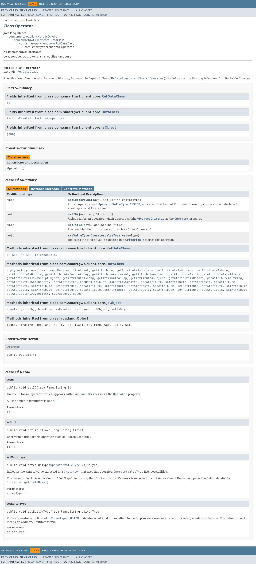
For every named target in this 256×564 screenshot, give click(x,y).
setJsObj (118, 309)
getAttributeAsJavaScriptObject (33, 278)
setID (72, 214)
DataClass (110, 112)
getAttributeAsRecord (186, 278)
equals (12, 309)
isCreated (63, 309)
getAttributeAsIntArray (221, 274)
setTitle (75, 225)
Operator (14, 168)
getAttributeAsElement (110, 274)
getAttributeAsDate (212, 270)
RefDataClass (27, 71)
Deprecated (54, 4)
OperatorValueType (105, 235)
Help (76, 4)
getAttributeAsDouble (24, 274)
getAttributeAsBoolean (135, 270)
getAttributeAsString (224, 278)
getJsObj (28, 309)
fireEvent (81, 270)
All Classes (84, 10)
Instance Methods (45, 189)
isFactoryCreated (123, 282)
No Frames (62, 10)
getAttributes (65, 282)
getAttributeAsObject (147, 278)
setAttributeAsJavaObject (28, 293)
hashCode (45, 309)
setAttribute (151, 282)
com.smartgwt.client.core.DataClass (39, 40)
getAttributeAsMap (112, 278)
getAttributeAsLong (78, 278)
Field (30, 14)
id (8, 102)
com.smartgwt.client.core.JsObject (33, 36)
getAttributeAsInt (183, 274)
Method (54, 14)
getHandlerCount (93, 282)
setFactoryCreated (67, 293)
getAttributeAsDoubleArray (67, 274)
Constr (41, 14)
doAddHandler (59, 270)
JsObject (109, 127)
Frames (48, 10)
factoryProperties (49, 118)
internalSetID (46, 254)
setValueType (78, 235)
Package (20, 4)
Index (67, 4)
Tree (42, 4)
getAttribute (102, 270)
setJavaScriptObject (91, 309)
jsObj (11, 134)
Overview (7, 4)
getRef (12, 254)
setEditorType (79, 200)
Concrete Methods (78, 189)
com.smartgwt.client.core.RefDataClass (46, 43)
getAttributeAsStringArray (28, 282)
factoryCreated (19, 118)
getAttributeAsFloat (148, 274)
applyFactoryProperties (26, 270)
